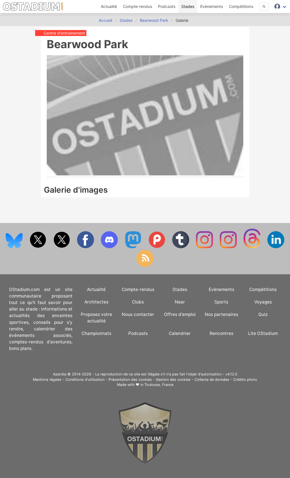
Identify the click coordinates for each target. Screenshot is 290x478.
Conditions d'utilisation (85, 379)
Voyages (263, 302)
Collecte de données (212, 379)
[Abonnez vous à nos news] (145, 266)
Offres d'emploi (180, 314)
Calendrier (180, 333)
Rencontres (221, 333)
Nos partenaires (221, 314)
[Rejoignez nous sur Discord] (110, 247)
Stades (187, 6)
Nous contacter (138, 314)
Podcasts (166, 6)
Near (180, 302)
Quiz (263, 314)
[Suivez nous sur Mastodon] (134, 247)
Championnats (96, 333)
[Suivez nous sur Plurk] (157, 247)
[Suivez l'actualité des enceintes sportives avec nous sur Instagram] (229, 247)
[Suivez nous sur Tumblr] (181, 247)
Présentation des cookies (130, 379)
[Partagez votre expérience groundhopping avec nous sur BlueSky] (15, 247)
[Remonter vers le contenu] (145, 463)
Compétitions (241, 6)
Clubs (138, 302)
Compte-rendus (137, 6)
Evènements (211, 6)
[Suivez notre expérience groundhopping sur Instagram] (205, 247)
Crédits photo (245, 379)
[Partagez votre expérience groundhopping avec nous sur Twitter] (38, 247)
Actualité (109, 6)
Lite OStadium (263, 333)
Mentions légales (47, 379)
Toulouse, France (158, 385)
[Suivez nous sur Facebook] (86, 247)
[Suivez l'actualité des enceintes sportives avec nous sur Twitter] (62, 247)
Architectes (96, 302)
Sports (221, 302)
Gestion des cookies (173, 379)
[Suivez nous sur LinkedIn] (275, 247)
